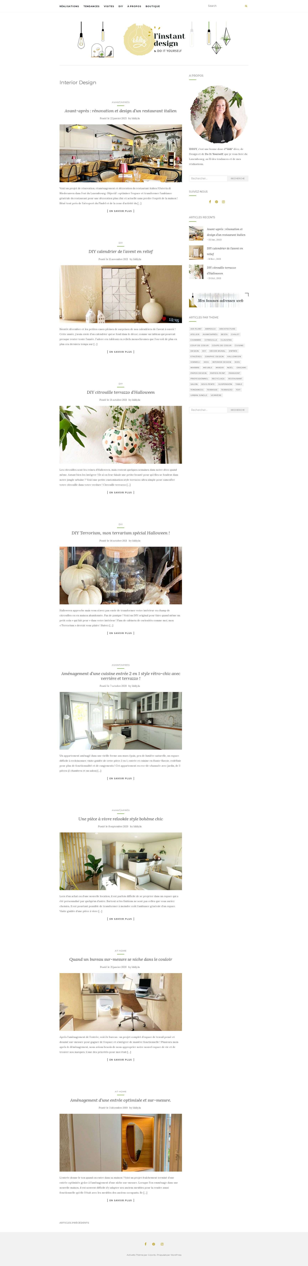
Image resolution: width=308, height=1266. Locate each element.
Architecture (227, 329)
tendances (197, 390)
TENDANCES (91, 6)
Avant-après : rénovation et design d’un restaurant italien (121, 111)
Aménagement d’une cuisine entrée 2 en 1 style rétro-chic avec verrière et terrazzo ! (120, 676)
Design (195, 351)
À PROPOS (134, 6)
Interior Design (221, 362)
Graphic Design (214, 356)
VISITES (109, 6)
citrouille (211, 340)
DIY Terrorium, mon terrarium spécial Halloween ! (121, 533)
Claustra (226, 340)
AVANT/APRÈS (121, 102)
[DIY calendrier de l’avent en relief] (121, 294)
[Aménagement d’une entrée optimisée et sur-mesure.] (121, 1143)
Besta (224, 334)
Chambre (196, 340)
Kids (237, 362)
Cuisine (239, 345)
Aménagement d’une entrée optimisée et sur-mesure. (120, 1100)
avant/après (210, 334)
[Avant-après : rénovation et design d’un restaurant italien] (121, 153)
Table (239, 384)
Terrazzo (226, 390)
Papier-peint (217, 373)
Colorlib (152, 1255)
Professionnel (199, 378)
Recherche (238, 178)
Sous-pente (208, 384)
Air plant (196, 329)
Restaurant (235, 378)
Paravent (234, 373)
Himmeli (195, 362)
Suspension (225, 384)
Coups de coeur (221, 345)
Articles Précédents (74, 1222)
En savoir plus (120, 211)
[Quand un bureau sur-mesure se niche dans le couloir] (121, 1002)
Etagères (196, 356)
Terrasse (212, 390)
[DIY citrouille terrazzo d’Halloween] (121, 435)
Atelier (195, 334)
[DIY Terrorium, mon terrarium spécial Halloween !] (121, 576)
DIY (121, 6)
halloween (234, 356)
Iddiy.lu (136, 118)
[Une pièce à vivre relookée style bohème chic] (121, 861)
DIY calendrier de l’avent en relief (121, 251)
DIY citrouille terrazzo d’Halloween (121, 392)
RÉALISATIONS (69, 6)
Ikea (206, 362)
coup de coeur (200, 345)
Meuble (207, 367)
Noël (230, 367)
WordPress (176, 1255)
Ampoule (210, 329)
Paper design (199, 373)
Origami (241, 367)
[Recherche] (246, 6)
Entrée (233, 351)
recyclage (218, 378)
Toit (238, 390)
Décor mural (217, 351)
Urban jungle (199, 395)
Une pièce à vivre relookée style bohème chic (120, 819)
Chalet (235, 334)
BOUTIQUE (153, 6)
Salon (194, 384)
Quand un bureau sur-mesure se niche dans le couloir (120, 959)
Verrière (216, 395)
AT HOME (121, 950)
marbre (195, 367)
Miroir (220, 367)
